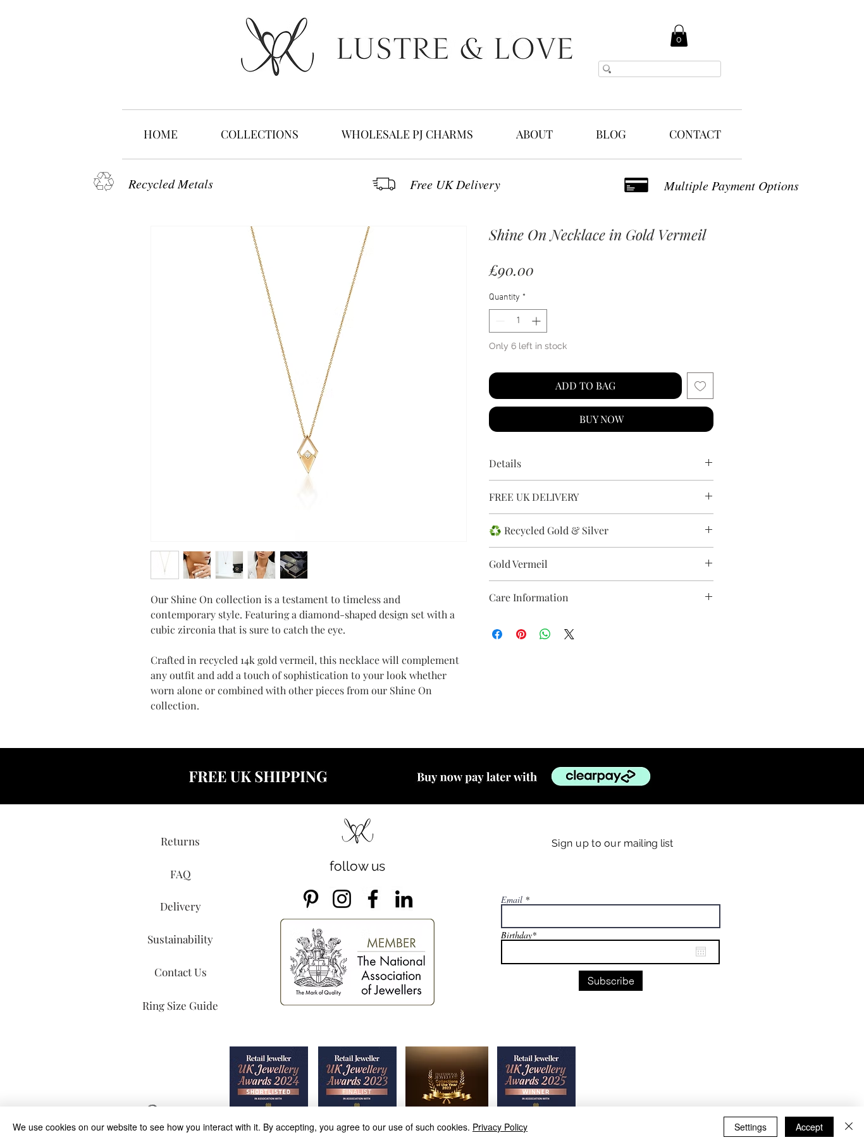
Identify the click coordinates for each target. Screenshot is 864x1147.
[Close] (848, 1127)
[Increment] (537, 321)
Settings (750, 1126)
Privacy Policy (500, 1126)
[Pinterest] (311, 898)
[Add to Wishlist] (700, 385)
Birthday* (524, 935)
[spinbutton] (518, 321)
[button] (679, 36)
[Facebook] (373, 898)
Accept (809, 1126)
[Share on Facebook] (497, 634)
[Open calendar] (701, 952)
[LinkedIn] (404, 898)
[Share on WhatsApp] (545, 634)
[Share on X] (569, 634)
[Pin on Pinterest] (521, 634)
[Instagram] (342, 898)
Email (511, 899)
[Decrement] (499, 321)
